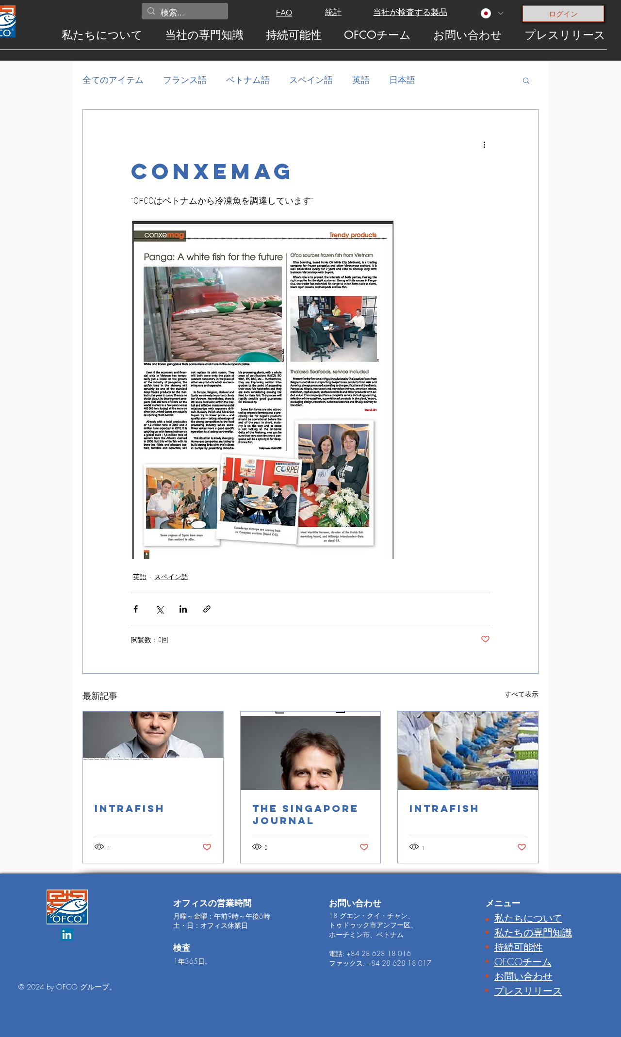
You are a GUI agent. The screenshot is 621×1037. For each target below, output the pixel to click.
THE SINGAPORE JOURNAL (305, 814)
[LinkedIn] (67, 934)
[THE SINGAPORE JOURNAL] (311, 751)
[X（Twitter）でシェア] (159, 609)
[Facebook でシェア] (135, 609)
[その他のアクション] (484, 144)
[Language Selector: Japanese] (491, 13)
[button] (526, 80)
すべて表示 (522, 693)
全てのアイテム (113, 79)
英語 (361, 79)
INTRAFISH (130, 808)
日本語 (402, 79)
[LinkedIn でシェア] (183, 609)
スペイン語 (311, 79)
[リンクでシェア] (207, 609)
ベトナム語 (248, 79)
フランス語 (185, 79)
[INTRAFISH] (153, 751)
